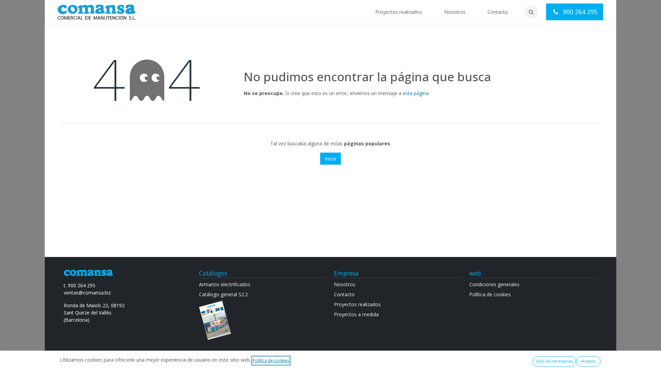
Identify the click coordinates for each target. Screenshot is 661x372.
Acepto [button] (588, 361)
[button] (531, 12)
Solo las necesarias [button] (554, 361)
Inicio (330, 158)
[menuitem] (398, 12)
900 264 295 (579, 12)
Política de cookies (271, 360)
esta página (416, 93)
